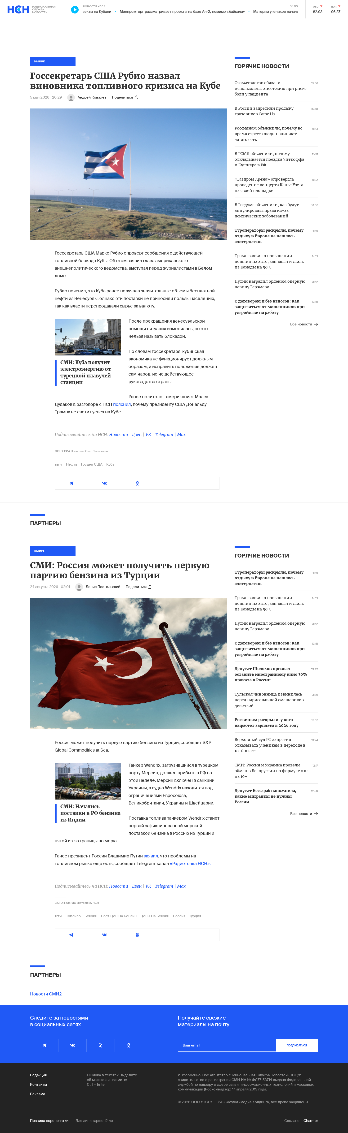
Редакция (38, 1075)
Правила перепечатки (49, 1120)
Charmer (310, 1120)
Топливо (73, 916)
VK (148, 434)
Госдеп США (92, 464)
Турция (195, 916)
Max (181, 434)
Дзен (137, 434)
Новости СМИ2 (46, 994)
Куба (110, 464)
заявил (151, 856)
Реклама (37, 1094)
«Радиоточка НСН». (190, 863)
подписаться (297, 1045)
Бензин (91, 916)
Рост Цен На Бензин (119, 916)
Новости (118, 434)
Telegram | (166, 434)
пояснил (122, 404)
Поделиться (122, 97)
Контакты (38, 1084)
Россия (179, 916)
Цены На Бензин (154, 916)
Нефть (71, 464)
